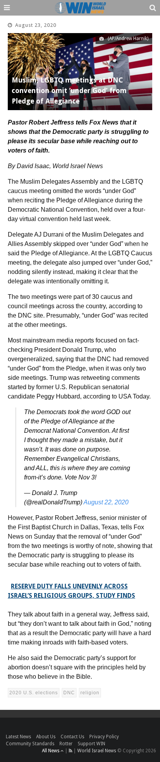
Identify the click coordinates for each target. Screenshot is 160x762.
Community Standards (30, 743)
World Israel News (96, 750)
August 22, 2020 (106, 502)
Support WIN (91, 743)
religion (89, 692)
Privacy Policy (104, 736)
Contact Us (72, 736)
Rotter (66, 743)
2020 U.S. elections (33, 692)
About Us (46, 736)
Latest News (18, 736)
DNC (69, 692)
